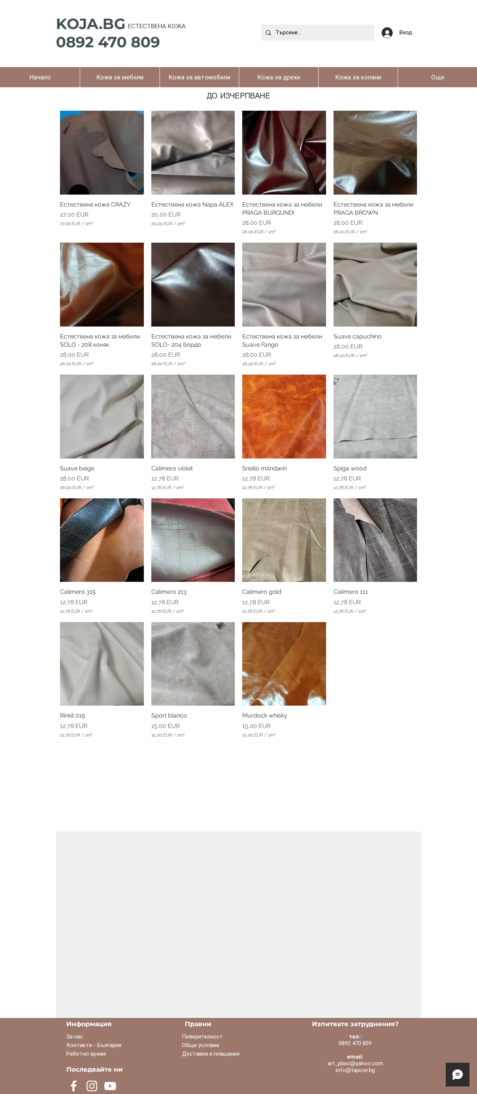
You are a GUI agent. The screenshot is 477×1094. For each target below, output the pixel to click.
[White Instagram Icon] (92, 1086)
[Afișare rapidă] (102, 153)
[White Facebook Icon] (73, 1086)
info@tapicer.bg (355, 1070)
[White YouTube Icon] (110, 1086)
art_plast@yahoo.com (355, 1063)
